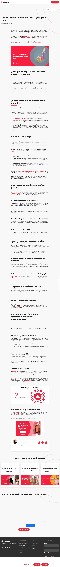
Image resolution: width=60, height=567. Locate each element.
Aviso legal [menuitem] (33, 545)
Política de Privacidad (23, 522)
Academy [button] (37, 2)
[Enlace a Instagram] (3, 547)
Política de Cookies (21, 561)
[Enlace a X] (9, 547)
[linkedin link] (39, 442)
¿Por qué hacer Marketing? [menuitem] (23, 543)
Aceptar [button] (37, 564)
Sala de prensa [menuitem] (21, 550)
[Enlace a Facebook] (7, 547)
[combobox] (51, 9)
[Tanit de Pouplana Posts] (46, 442)
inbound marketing (44, 91)
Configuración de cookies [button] (28, 564)
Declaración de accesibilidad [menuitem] (36, 550)
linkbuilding (14, 371)
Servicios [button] (25, 2)
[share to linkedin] (58, 277)
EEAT (13, 151)
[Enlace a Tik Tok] (11, 547)
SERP (19, 306)
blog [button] (42, 2)
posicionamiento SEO (16, 193)
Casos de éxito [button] (32, 2)
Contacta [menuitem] (20, 552)
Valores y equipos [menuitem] (21, 547)
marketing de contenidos (37, 42)
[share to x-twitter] (58, 281)
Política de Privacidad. (49, 556)
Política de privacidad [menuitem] (35, 543)
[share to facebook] (58, 279)
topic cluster (28, 380)
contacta (55, 2)
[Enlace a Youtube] (2, 547)
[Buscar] (58, 9)
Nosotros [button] (19, 2)
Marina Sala (15, 486)
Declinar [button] (45, 564)
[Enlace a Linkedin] (5, 547)
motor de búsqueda (26, 37)
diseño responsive (16, 412)
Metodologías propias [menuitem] (22, 545)
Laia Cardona (35, 486)
